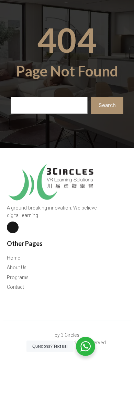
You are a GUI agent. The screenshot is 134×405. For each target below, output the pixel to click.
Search (107, 105)
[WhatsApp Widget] (85, 346)
